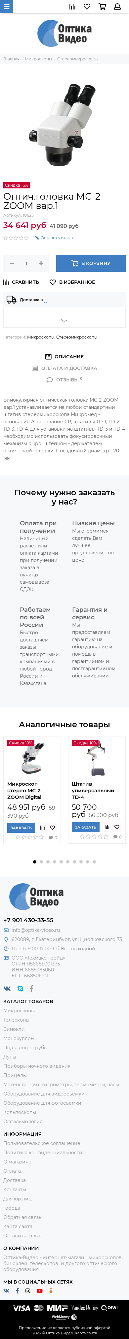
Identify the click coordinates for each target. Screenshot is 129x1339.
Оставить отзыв (22, 1236)
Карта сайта (17, 1226)
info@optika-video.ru (36, 930)
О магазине (17, 1162)
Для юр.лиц (17, 1199)
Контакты (14, 1189)
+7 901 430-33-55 (28, 920)
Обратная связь (22, 1217)
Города (11, 1208)
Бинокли (14, 1029)
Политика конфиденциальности (42, 1153)
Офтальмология (22, 1122)
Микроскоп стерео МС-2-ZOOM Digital (25, 790)
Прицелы (15, 1075)
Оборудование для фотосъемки (42, 1103)
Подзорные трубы (25, 1048)
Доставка (14, 1180)
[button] (34, 862)
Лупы (9, 1057)
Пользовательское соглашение (41, 1143)
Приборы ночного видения (36, 1066)
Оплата (12, 1171)
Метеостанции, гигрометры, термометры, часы (61, 1085)
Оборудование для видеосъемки (44, 1094)
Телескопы (16, 1020)
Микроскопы (40, 337)
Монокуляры (18, 1038)
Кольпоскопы (19, 1112)
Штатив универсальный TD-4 (93, 790)
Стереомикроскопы (76, 337)
